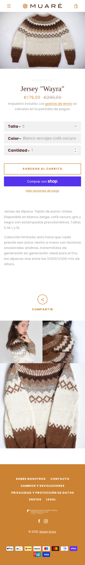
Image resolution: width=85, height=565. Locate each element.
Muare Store (48, 532)
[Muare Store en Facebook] (39, 521)
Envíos (35, 499)
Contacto (59, 479)
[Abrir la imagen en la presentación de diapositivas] (42, 40)
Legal (51, 499)
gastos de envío (58, 103)
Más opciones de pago (42, 191)
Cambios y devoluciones (42, 486)
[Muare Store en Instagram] (46, 521)
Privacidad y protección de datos (42, 493)
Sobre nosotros (31, 479)
